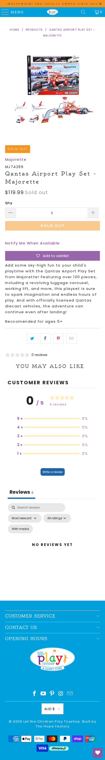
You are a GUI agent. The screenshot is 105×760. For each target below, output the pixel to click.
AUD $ (49, 708)
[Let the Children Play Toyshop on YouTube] (43, 693)
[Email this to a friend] (71, 338)
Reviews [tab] (21, 492)
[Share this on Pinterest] (58, 338)
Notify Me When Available (32, 243)
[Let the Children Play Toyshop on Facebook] (34, 693)
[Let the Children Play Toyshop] (52, 12)
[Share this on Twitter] (32, 338)
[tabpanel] (53, 550)
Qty (9, 203)
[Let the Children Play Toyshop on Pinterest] (52, 693)
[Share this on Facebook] (45, 338)
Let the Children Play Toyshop (51, 721)
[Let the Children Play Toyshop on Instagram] (61, 693)
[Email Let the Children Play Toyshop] (70, 693)
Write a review (52, 472)
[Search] (83, 12)
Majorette (16, 159)
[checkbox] (20, 529)
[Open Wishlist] (98, 753)
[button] (52, 418)
